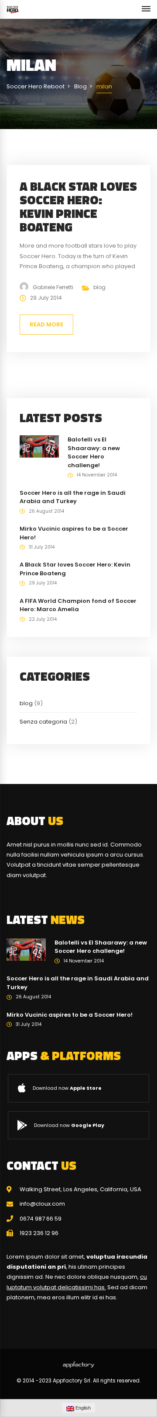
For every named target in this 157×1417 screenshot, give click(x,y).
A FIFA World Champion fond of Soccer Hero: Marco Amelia (78, 605)
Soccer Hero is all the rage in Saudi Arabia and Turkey (73, 497)
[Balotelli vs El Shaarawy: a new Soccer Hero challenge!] (39, 446)
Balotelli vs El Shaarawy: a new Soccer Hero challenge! (94, 452)
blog (99, 287)
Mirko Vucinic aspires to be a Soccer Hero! (70, 1015)
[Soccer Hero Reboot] (13, 9)
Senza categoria (43, 721)
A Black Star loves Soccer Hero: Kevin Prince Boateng (78, 206)
